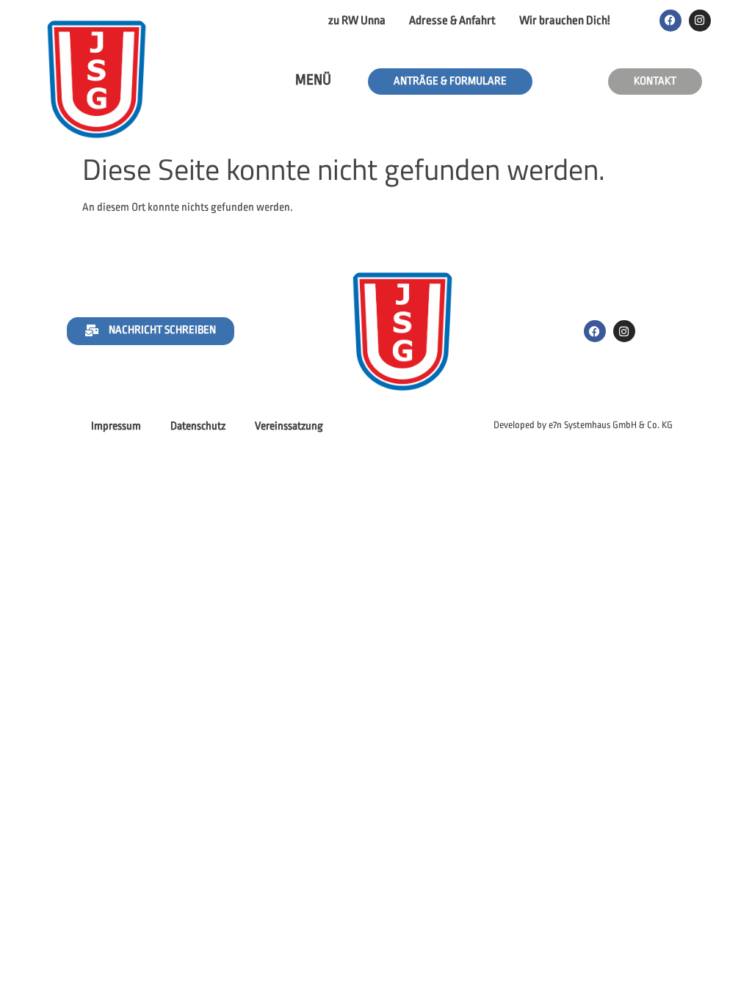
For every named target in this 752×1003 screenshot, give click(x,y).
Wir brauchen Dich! (564, 20)
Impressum (116, 426)
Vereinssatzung (289, 426)
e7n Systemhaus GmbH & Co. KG (611, 424)
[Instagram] (700, 21)
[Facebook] (670, 21)
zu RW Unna (357, 20)
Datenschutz (197, 426)
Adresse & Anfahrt (452, 20)
